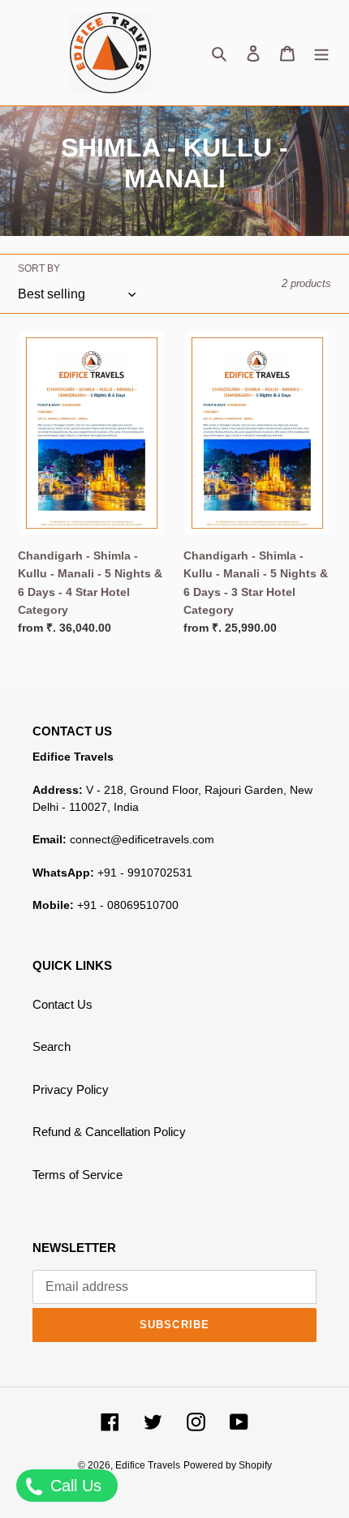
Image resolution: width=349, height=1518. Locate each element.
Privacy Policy (70, 1089)
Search (51, 1046)
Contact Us (62, 1004)
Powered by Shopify (227, 1465)
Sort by (39, 268)
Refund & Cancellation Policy (109, 1131)
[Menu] (321, 53)
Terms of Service (77, 1174)
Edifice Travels (147, 1465)
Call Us (73, 1485)
